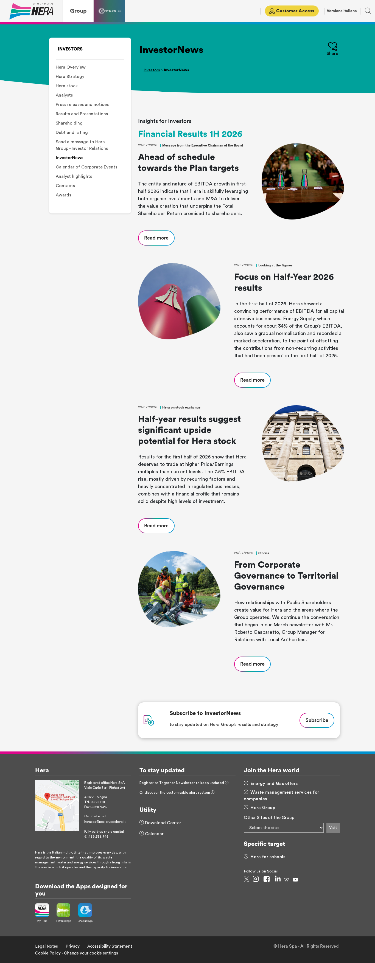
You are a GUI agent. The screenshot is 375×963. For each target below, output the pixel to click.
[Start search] (365, 12)
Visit (333, 828)
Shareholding (69, 123)
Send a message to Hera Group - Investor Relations (82, 145)
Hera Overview (71, 67)
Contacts (65, 186)
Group (78, 11)
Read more (156, 237)
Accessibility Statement (109, 946)
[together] (109, 11)
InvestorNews (69, 158)
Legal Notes (46, 946)
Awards (63, 195)
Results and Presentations (82, 114)
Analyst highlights (74, 176)
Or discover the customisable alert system (175, 792)
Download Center (162, 823)
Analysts (64, 95)
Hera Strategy (70, 76)
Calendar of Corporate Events (86, 167)
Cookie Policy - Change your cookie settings (76, 953)
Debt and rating (72, 132)
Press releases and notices (82, 104)
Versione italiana (342, 11)
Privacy (73, 946)
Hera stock (67, 86)
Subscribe (317, 720)
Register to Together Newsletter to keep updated (182, 783)
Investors (152, 70)
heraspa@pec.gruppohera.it (105, 821)
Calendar (154, 834)
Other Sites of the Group (269, 817)
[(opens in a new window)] (57, 805)
